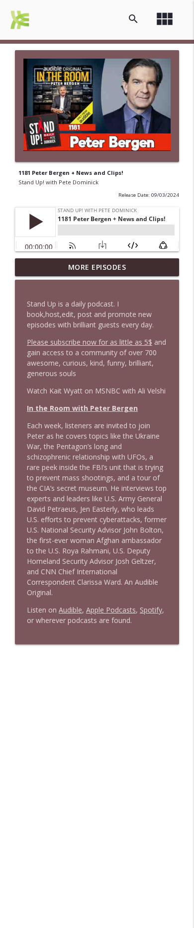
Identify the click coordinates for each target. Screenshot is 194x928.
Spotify (151, 610)
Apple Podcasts (111, 610)
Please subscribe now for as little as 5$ (89, 342)
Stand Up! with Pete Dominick (58, 182)
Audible (70, 610)
